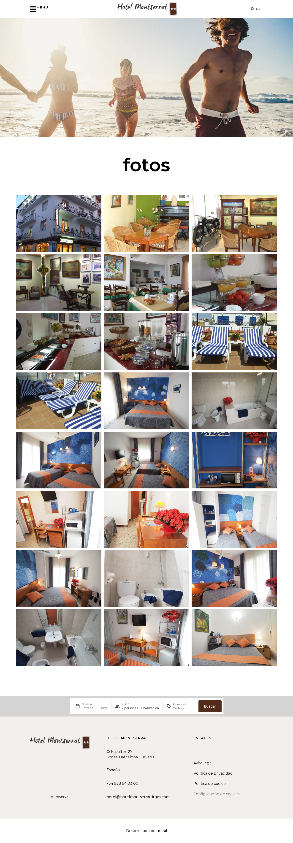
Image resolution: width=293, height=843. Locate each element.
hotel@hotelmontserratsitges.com (138, 797)
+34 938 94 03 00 (122, 783)
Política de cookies (210, 783)
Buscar (210, 706)
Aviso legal (203, 763)
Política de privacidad (213, 773)
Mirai (162, 831)
